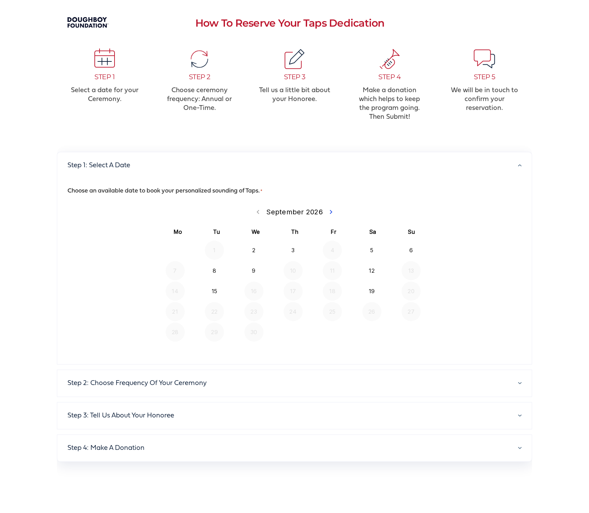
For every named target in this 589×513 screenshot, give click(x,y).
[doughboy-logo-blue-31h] (88, 20)
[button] (294, 165)
